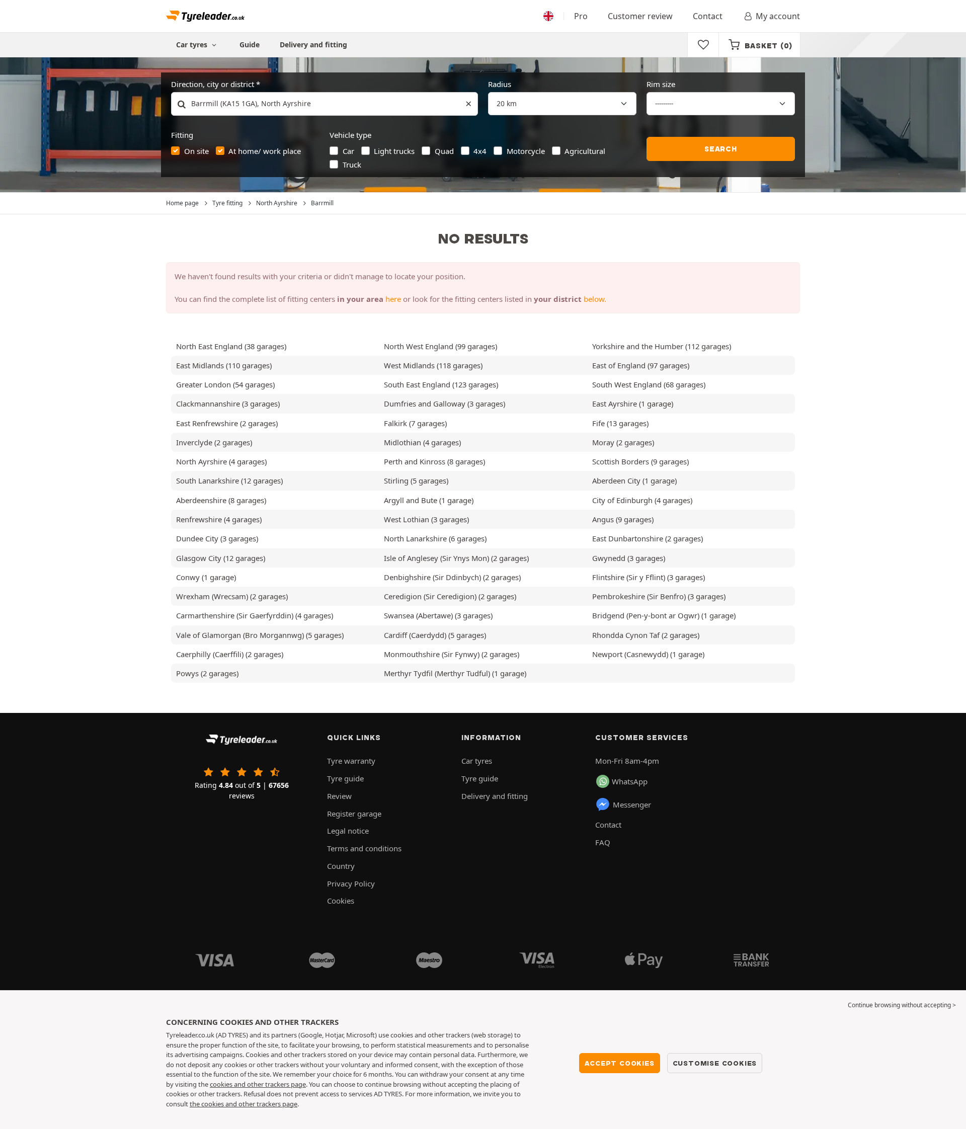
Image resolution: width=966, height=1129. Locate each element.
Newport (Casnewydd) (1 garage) (648, 654)
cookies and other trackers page (258, 1084)
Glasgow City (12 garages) (220, 558)
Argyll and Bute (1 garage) (428, 500)
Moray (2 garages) (623, 442)
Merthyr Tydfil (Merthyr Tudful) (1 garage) (455, 673)
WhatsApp (630, 781)
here (393, 299)
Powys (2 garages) (207, 673)
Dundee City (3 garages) (217, 538)
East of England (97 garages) (640, 365)
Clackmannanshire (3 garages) (228, 403)
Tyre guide (345, 778)
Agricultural (585, 151)
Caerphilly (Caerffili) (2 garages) (229, 654)
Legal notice (348, 831)
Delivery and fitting (313, 44)
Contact (707, 16)
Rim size (661, 84)
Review (339, 796)
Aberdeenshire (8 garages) (221, 500)
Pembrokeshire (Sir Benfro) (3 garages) (659, 596)
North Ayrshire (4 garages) (221, 461)
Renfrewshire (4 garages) (219, 519)
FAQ (602, 842)
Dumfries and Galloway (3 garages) (444, 403)
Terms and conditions (364, 848)
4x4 (480, 151)
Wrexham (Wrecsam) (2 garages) (232, 596)
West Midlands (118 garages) (433, 365)
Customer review (640, 16)
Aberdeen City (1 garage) (634, 480)
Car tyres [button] (192, 44)
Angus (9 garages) (623, 519)
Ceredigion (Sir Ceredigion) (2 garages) (450, 596)
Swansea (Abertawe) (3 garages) (438, 615)
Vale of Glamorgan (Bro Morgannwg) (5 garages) (260, 635)
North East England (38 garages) (231, 346)
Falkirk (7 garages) (415, 423)
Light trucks (394, 151)
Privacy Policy (351, 883)
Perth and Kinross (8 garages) (434, 461)
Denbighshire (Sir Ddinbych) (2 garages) (452, 577)
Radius (499, 84)
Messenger (632, 804)
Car (348, 151)
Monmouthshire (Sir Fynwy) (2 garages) (451, 654)
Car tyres (476, 761)
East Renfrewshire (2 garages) (227, 423)
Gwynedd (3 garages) (628, 558)
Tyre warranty (351, 761)
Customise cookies (715, 1063)
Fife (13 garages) (620, 423)
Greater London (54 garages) (225, 384)
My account (778, 16)
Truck (352, 164)
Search (720, 148)
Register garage (354, 814)
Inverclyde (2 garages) (214, 442)
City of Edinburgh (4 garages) (642, 500)
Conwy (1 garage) (206, 577)
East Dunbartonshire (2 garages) (647, 538)
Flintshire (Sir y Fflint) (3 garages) (648, 577)
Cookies (340, 901)
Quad (444, 151)
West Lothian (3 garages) (426, 519)
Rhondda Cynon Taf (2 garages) (645, 635)
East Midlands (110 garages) (224, 365)
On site (196, 151)
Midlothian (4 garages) (422, 442)
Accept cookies (619, 1063)
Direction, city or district (212, 84)
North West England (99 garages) (440, 346)
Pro (581, 16)
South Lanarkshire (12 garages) (229, 480)
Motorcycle (526, 151)
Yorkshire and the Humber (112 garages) (661, 346)
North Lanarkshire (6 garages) (435, 538)
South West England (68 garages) (648, 384)
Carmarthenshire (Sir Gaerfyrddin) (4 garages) (254, 615)
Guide (249, 44)
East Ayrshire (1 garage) (632, 403)
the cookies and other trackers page (243, 1103)
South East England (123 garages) (441, 384)
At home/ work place (264, 151)
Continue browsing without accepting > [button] (902, 1005)
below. (595, 299)
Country (341, 866)
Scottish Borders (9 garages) (640, 461)
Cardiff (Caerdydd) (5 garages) (435, 635)
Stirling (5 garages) (416, 480)
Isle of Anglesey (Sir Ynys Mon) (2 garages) (456, 558)
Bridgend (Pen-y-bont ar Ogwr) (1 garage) (664, 615)
